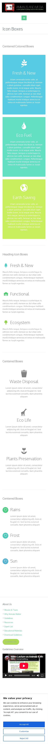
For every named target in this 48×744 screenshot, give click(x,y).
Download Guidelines (13, 635)
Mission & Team (11, 610)
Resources (8, 622)
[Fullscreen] (42, 675)
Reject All (24, 738)
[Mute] (38, 675)
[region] (24, 719)
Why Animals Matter (12, 614)
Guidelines (8, 618)
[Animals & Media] (24, 7)
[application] (24, 666)
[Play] (6, 675)
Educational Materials (13, 631)
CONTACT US (11, 642)
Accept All (24, 724)
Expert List (8, 626)
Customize (24, 731)
